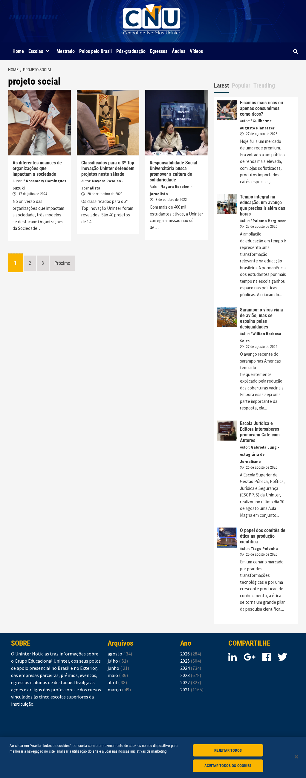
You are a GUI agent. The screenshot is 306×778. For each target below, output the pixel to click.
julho (118, 661)
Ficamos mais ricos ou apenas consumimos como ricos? (261, 108)
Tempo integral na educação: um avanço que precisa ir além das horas (262, 205)
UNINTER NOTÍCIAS (151, 39)
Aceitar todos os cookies (227, 765)
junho (118, 668)
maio (118, 675)
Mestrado (65, 51)
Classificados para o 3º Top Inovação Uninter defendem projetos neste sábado (107, 168)
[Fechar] (296, 756)
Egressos (158, 51)
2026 (190, 654)
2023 (190, 675)
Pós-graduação (131, 51)
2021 (192, 690)
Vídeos (196, 51)
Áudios (178, 51)
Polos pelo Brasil (95, 51)
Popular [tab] (241, 85)
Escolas (35, 51)
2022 (190, 682)
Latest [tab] (221, 85)
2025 (190, 661)
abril (117, 682)
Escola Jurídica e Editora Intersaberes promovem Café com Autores (260, 432)
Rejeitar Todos (228, 750)
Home (18, 51)
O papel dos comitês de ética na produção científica (262, 536)
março (119, 690)
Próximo (62, 263)
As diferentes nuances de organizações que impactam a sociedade (37, 168)
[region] (153, 757)
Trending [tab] (264, 85)
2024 (190, 668)
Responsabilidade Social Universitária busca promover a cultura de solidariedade (173, 171)
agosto (120, 654)
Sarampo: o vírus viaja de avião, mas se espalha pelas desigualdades (261, 318)
